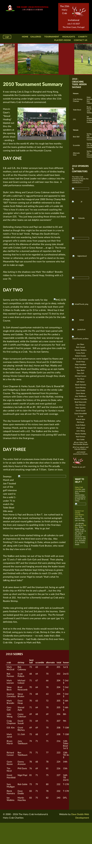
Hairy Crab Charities (79, 488)
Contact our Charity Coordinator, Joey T (79, 514)
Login (7, 37)
